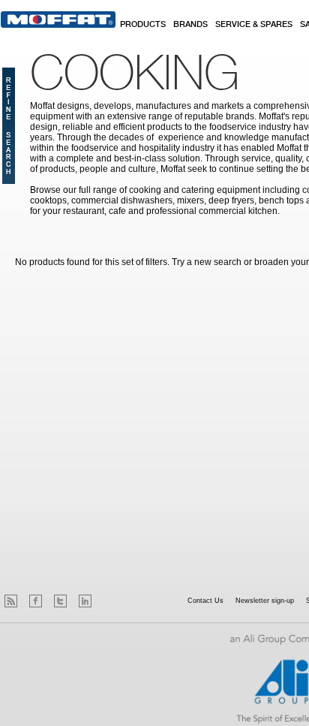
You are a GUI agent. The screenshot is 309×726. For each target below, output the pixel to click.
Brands (190, 24)
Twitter (60, 601)
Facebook (35, 601)
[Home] (58, 19)
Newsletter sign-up (265, 600)
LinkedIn (85, 601)
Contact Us (206, 600)
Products (143, 24)
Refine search (8, 126)
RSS (10, 601)
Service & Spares (253, 24)
